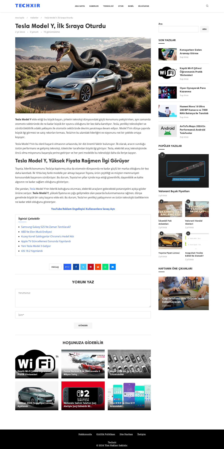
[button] (161, 293)
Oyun (120, 6)
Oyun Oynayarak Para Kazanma (193, 90)
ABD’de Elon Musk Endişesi (36, 231)
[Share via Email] (113, 267)
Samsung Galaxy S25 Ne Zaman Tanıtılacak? (46, 227)
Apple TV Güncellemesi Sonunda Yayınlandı (46, 241)
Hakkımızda (85, 434)
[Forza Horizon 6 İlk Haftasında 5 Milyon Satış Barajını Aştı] (83, 364)
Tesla (32, 188)
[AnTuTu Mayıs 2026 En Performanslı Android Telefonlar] (167, 131)
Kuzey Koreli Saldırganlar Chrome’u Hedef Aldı (47, 236)
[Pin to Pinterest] (91, 267)
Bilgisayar (143, 6)
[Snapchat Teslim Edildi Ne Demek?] (197, 241)
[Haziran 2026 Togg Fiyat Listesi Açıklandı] (36, 395)
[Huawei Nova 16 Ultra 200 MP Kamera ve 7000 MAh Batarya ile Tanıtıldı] (167, 111)
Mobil (131, 6)
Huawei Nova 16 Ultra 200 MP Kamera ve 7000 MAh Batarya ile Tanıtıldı (194, 110)
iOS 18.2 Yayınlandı (32, 251)
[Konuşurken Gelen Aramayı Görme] (167, 54)
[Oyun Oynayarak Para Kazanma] (167, 92)
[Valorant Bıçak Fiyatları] (183, 171)
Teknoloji (108, 6)
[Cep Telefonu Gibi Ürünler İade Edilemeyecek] (183, 293)
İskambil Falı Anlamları (165, 222)
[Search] (207, 6)
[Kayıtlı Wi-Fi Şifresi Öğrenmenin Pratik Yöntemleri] (36, 364)
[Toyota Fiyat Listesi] (170, 241)
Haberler (94, 6)
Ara (160, 23)
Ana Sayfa (80, 6)
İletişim (141, 434)
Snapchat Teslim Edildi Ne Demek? (194, 254)
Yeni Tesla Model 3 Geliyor (36, 246)
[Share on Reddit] (98, 267)
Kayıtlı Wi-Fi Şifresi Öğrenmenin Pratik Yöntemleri (191, 72)
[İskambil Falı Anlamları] (170, 209)
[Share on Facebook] (76, 267)
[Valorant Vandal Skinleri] (197, 209)
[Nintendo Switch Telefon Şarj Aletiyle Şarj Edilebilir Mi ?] (83, 395)
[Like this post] (68, 267)
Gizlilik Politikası (105, 434)
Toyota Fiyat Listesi (169, 253)
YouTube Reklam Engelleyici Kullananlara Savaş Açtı (83, 209)
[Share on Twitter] (83, 267)
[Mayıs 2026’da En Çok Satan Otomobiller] (129, 364)
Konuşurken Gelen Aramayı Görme (191, 51)
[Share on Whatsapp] (105, 267)
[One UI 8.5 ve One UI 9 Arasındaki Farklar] (129, 395)
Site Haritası (126, 434)
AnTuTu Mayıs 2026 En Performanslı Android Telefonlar (192, 130)
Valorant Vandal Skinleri (193, 222)
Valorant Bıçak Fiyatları (174, 191)
